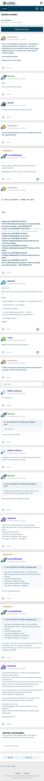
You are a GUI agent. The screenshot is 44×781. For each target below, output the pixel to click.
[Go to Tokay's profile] (4, 339)
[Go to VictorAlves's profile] (4, 38)
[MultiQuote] (3, 67)
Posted (16, 39)
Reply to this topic (22, 29)
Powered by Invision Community (22, 778)
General (19, 22)
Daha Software (30, 422)
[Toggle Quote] (5, 422)
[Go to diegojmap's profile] (4, 519)
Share (11, 757)
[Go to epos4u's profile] (4, 104)
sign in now (12, 737)
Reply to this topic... (13, 746)
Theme (17, 773)
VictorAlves (7, 20)
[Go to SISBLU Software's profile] (4, 392)
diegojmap (29, 567)
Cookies (26, 773)
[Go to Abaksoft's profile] (4, 282)
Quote (9, 68)
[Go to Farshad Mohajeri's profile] (4, 156)
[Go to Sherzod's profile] (4, 77)
